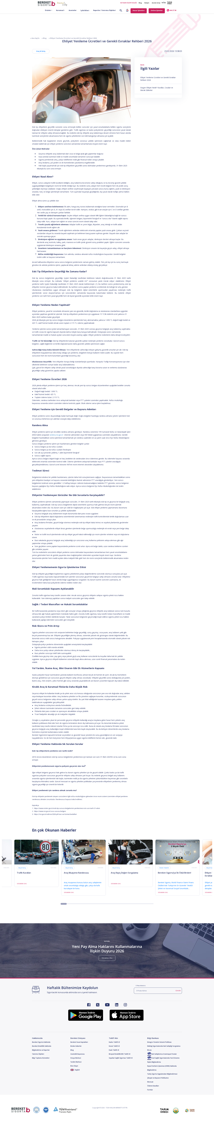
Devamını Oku (107, 958)
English (77, 1070)
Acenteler (73, 10)
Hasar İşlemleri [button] (139, 10)
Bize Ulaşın (74, 1066)
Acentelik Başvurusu (77, 1054)
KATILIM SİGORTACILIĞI (128, 3)
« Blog (42, 38)
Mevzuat (150, 1082)
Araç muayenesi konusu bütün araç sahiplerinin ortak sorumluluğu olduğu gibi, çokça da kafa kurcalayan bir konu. (82, 885)
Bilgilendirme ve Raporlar (41, 1050)
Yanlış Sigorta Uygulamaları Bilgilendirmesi (162, 1074)
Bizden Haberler (164, 868)
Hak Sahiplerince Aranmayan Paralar (164, 1054)
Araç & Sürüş (40, 51)
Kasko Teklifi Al (114, 1042)
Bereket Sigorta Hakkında (41, 1042)
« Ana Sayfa (34, 38)
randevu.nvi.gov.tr (56, 435)
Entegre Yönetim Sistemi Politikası (159, 1042)
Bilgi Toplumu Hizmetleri (40, 1058)
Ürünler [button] (48, 10)
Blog (140, 3)
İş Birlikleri (85, 10)
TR (162, 3)
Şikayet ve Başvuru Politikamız (158, 1078)
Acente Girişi (156, 3)
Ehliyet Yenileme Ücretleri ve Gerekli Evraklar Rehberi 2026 (158, 78)
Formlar (150, 1090)
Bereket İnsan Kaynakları (79, 1042)
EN (165, 3)
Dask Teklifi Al (114, 1050)
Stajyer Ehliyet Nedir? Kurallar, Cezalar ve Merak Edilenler (156, 88)
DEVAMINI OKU (22, 884)
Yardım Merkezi (75, 1062)
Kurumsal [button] (60, 10)
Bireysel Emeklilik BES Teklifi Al (119, 1054)
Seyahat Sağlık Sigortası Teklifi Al (121, 1058)
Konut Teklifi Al (114, 1046)
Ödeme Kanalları (153, 1086)
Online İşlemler (157, 10)
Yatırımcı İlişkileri (38, 1054)
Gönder (178, 991)
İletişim (146, 3)
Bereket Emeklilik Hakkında (41, 1046)
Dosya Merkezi (75, 1058)
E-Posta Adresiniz (141, 985)
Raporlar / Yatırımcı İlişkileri (104, 10)
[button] (64, 904)
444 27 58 (172, 10)
